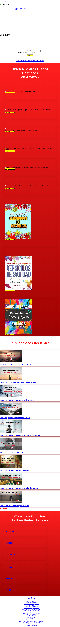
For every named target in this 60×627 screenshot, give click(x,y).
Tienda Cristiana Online (20, 8)
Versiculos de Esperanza (31, 605)
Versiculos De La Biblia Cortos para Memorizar (31, 622)
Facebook (8, 543)
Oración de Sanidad (31, 617)
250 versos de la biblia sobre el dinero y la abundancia (31, 621)
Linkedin (8, 567)
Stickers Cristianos (31, 600)
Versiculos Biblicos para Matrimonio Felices (31, 612)
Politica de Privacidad (31, 623)
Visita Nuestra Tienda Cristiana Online (30, 61)
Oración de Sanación (31, 616)
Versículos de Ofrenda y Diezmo (31, 604)
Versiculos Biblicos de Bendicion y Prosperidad (31, 609)
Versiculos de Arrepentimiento (31, 614)
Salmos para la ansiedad (31, 619)
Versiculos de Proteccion (31, 602)
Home (16, 6)
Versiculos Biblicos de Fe (31, 601)
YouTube (10, 531)
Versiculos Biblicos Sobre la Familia (31, 613)
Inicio (31, 597)
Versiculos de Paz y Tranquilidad (31, 608)
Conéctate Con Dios (4, 1)
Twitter (8, 590)
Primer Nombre (23, 50)
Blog (16, 9)
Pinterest (9, 578)
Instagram (10, 554)
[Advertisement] (30, 21)
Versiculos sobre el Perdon (31, 606)
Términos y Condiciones (31, 625)
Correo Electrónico (23, 52)
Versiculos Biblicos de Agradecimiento (31, 610)
